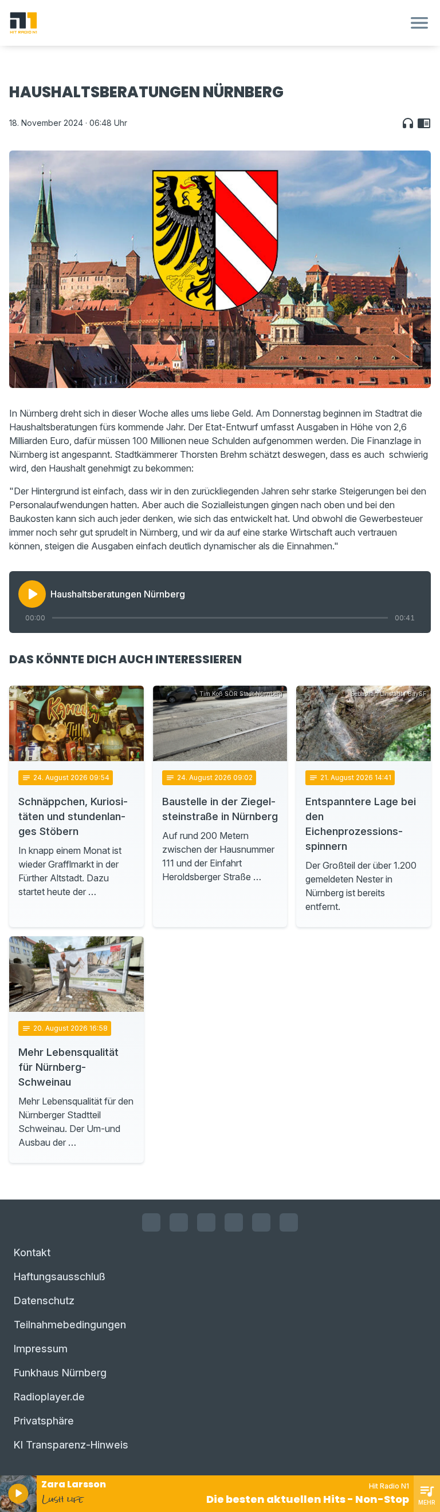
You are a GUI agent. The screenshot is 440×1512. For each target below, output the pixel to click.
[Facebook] (151, 1222)
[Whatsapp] (234, 1222)
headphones (408, 123)
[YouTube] (206, 1222)
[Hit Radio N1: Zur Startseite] (206, 22)
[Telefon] (289, 1222)
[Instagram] (179, 1222)
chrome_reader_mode (424, 123)
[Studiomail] (261, 1222)
